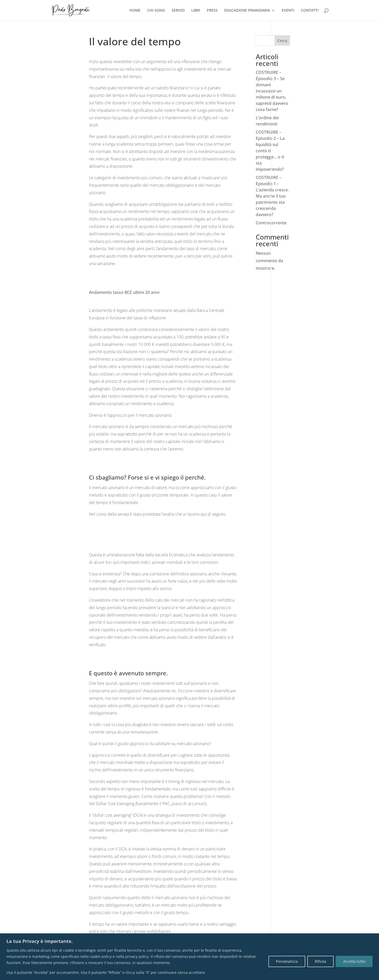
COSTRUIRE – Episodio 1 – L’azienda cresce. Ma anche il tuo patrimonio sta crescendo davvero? (272, 196)
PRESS (212, 10)
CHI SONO (156, 10)
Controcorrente (271, 223)
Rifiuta (320, 961)
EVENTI (288, 10)
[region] (189, 956)
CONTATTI (309, 10)
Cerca (282, 40)
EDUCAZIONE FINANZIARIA (247, 10)
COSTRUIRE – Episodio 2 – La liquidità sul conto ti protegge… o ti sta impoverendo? (270, 150)
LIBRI (195, 10)
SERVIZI (178, 10)
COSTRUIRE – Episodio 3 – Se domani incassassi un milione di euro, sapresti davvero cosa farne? (272, 91)
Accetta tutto (354, 961)
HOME (135, 10)
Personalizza (287, 961)
